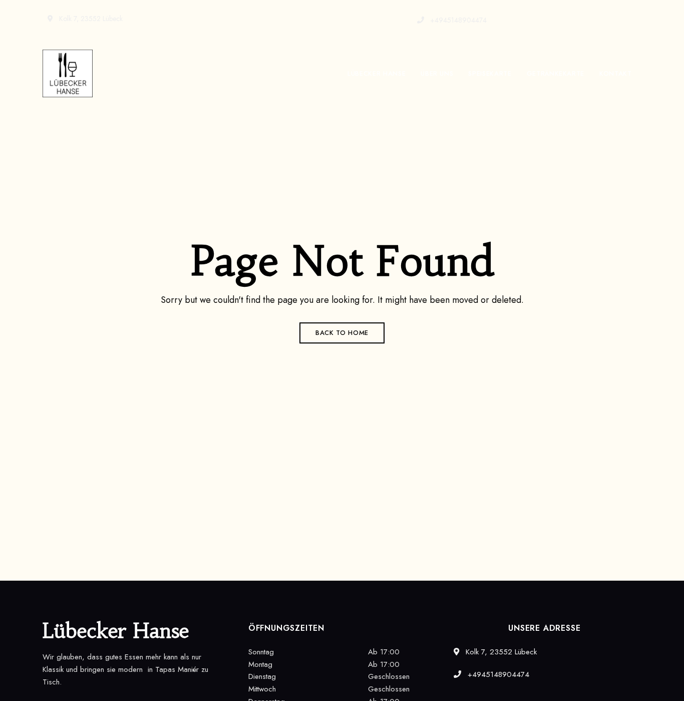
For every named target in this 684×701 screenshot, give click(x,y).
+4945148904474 (457, 20)
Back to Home (342, 332)
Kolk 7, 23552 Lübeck (90, 19)
